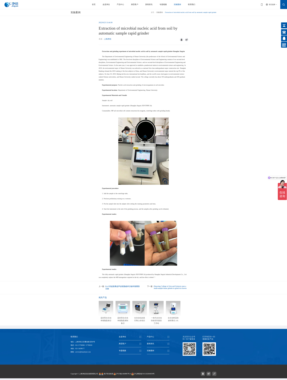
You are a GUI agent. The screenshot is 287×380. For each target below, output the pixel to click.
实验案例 (177, 4)
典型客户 (134, 4)
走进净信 (106, 4)
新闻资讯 (148, 4)
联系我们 (191, 4)
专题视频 (163, 4)
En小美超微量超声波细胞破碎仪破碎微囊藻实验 (122, 287)
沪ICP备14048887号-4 (123, 374)
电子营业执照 (108, 374)
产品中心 (120, 4)
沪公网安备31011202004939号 (144, 374)
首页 (94, 4)
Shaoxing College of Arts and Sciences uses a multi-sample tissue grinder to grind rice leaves (170, 287)
